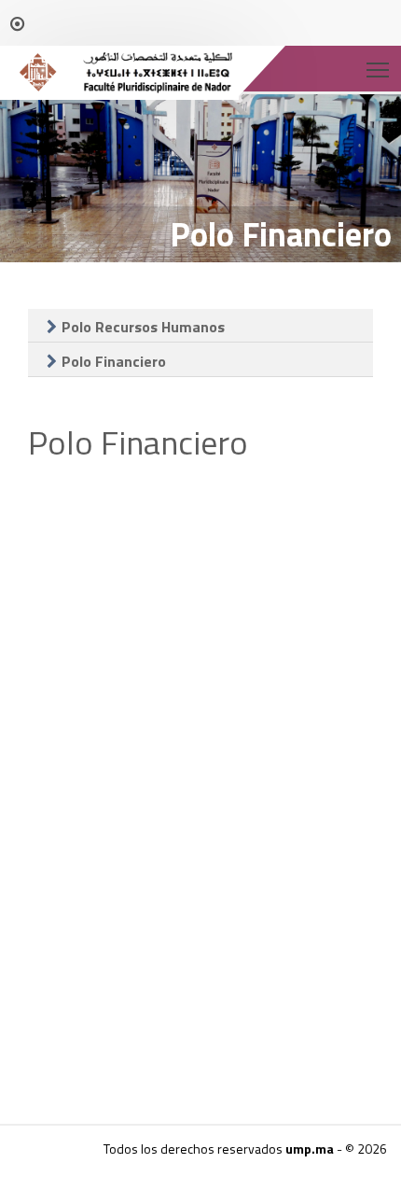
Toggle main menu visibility (378, 68)
